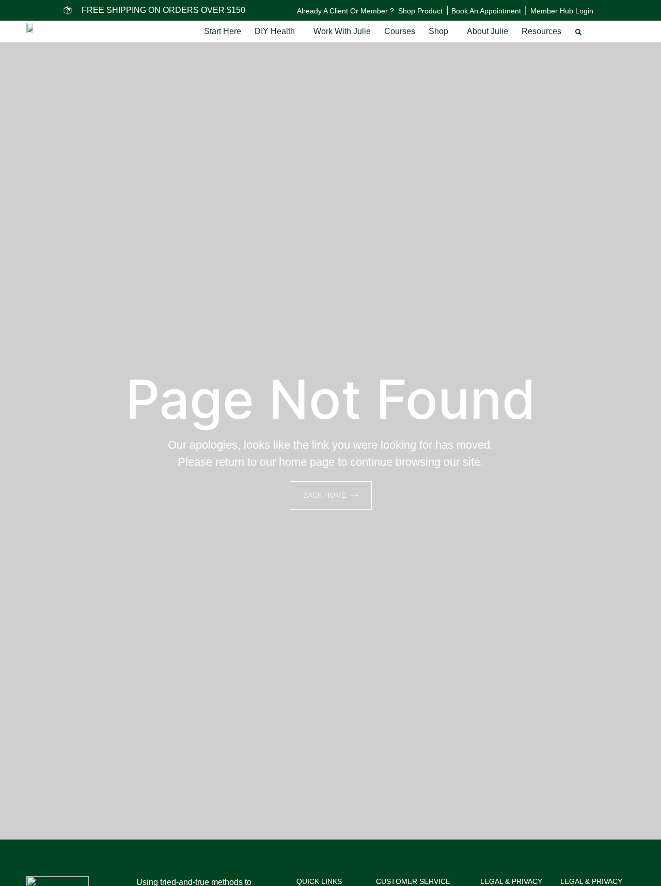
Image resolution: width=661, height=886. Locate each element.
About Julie (487, 31)
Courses (399, 31)
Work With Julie (342, 31)
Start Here (222, 31)
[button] (277, 31)
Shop (438, 31)
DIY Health (275, 31)
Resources (541, 31)
